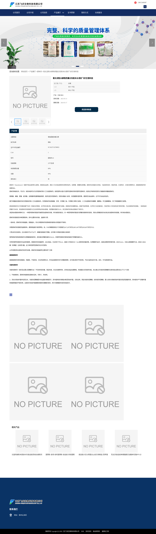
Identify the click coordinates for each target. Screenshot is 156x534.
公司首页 (16, 12)
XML (82, 531)
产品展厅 (57, 12)
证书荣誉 (71, 12)
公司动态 (43, 12)
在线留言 (98, 12)
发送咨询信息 (86, 109)
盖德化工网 (105, 531)
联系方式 (84, 12)
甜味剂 (39, 71)
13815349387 (142, 2)
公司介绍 (30, 12)
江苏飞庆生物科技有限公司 (71, 531)
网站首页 (24, 71)
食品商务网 (96, 531)
